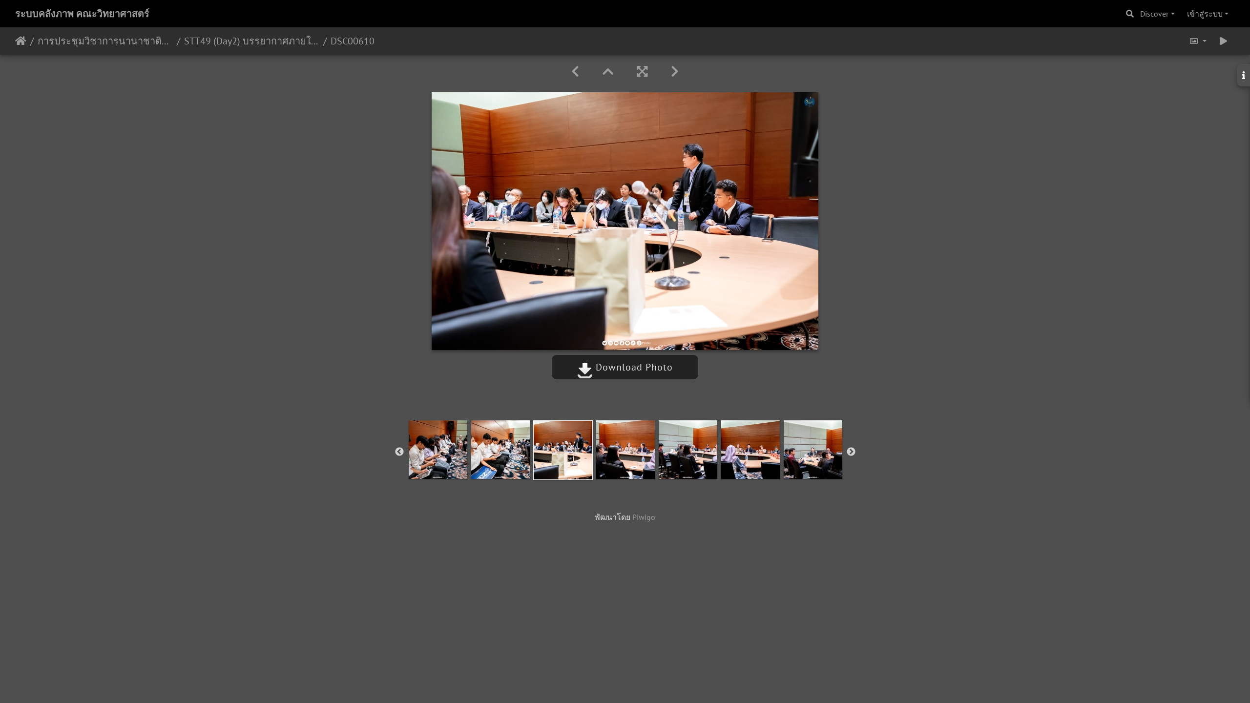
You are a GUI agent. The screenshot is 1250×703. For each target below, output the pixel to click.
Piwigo (643, 517)
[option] (438, 449)
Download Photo (633, 367)
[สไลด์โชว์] (1223, 41)
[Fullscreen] (642, 71)
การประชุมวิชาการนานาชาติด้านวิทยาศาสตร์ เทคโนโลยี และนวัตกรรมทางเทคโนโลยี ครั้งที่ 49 (105, 41)
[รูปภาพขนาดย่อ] (608, 71)
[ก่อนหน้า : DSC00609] (575, 71)
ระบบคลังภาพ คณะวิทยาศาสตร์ (82, 13)
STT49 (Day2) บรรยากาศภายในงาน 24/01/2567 (251, 41)
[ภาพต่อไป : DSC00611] (674, 71)
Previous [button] (399, 452)
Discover (1154, 14)
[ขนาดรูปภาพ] (1198, 41)
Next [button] (851, 452)
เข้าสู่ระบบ (1205, 14)
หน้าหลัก (20, 41)
